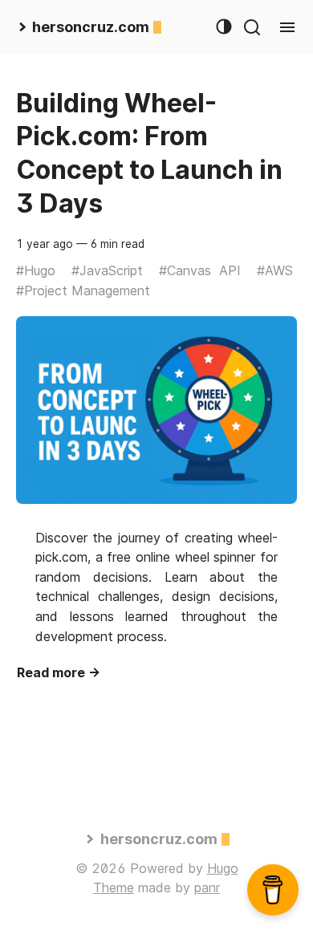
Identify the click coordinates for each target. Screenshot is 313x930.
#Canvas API (200, 270)
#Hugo (35, 270)
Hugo (222, 868)
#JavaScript (107, 270)
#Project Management (83, 290)
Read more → (58, 672)
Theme (113, 887)
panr (207, 887)
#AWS (275, 270)
